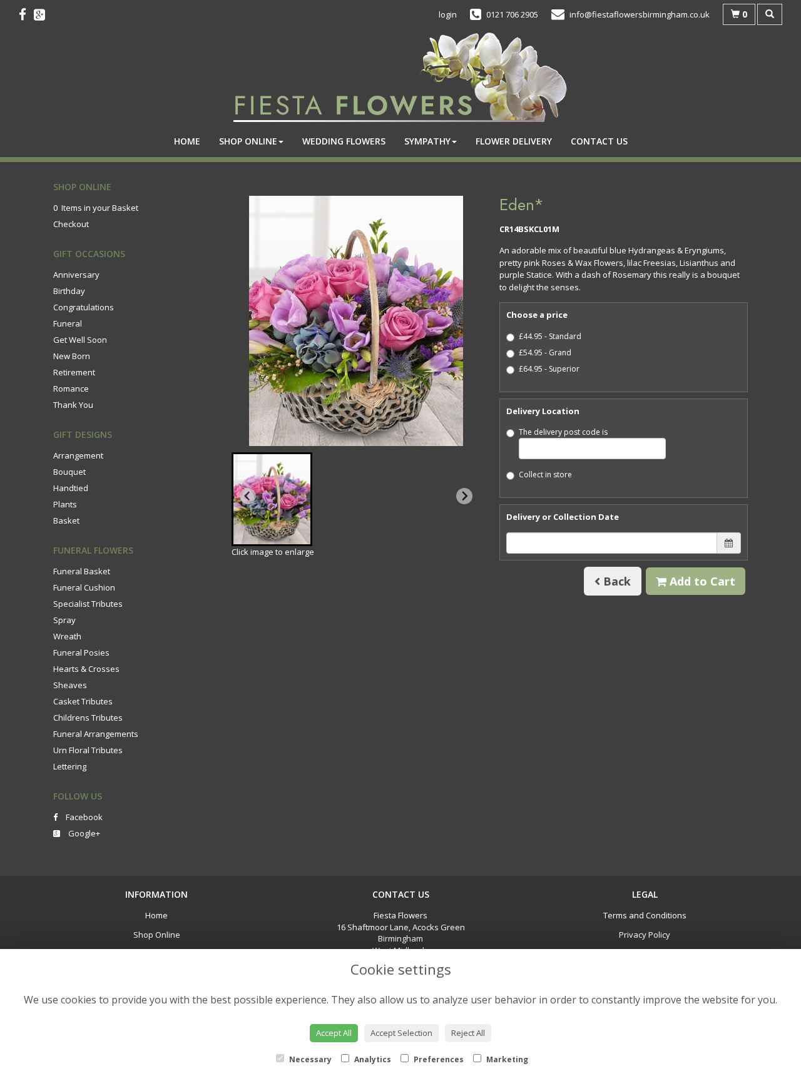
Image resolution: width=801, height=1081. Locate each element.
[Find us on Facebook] (26, 14)
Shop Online (248, 141)
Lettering (69, 766)
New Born (71, 356)
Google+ (83, 833)
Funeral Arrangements (95, 733)
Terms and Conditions (644, 915)
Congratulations (83, 307)
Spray (64, 620)
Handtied (70, 488)
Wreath (67, 636)
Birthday (69, 291)
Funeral (67, 323)
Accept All (334, 1032)
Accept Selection (401, 1032)
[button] (272, 499)
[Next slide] (464, 496)
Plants (65, 504)
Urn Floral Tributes (88, 750)
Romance (71, 388)
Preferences (438, 1059)
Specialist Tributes (88, 603)
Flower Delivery (514, 141)
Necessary (309, 1059)
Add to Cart (700, 581)
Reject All (468, 1032)
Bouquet (69, 471)
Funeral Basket (81, 571)
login (448, 14)
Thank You (73, 404)
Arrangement (78, 455)
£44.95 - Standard (550, 336)
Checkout (71, 224)
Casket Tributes (83, 701)
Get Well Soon (80, 339)
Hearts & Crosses (86, 668)
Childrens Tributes (88, 717)
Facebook (83, 817)
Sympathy (427, 141)
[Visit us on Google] (43, 14)
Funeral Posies (81, 652)
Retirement (74, 372)
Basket (66, 520)
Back (615, 581)
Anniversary (76, 274)
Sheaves (70, 685)
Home (187, 141)
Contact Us (599, 141)
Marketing (506, 1059)
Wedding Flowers (343, 141)
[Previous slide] (248, 496)
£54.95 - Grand (545, 352)
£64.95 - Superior (549, 368)
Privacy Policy (644, 934)
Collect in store (545, 474)
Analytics (371, 1059)
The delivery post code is (563, 432)
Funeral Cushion (84, 587)
